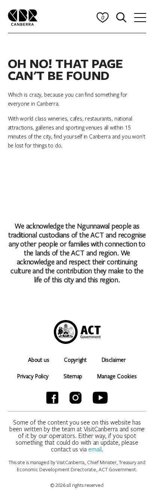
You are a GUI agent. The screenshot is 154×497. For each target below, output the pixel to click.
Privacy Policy (33, 376)
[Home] (23, 17)
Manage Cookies (117, 376)
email (95, 449)
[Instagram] (75, 398)
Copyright (75, 359)
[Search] (121, 18)
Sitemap (73, 376)
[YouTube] (100, 398)
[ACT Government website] (77, 332)
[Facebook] (52, 398)
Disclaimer (114, 359)
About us (38, 359)
